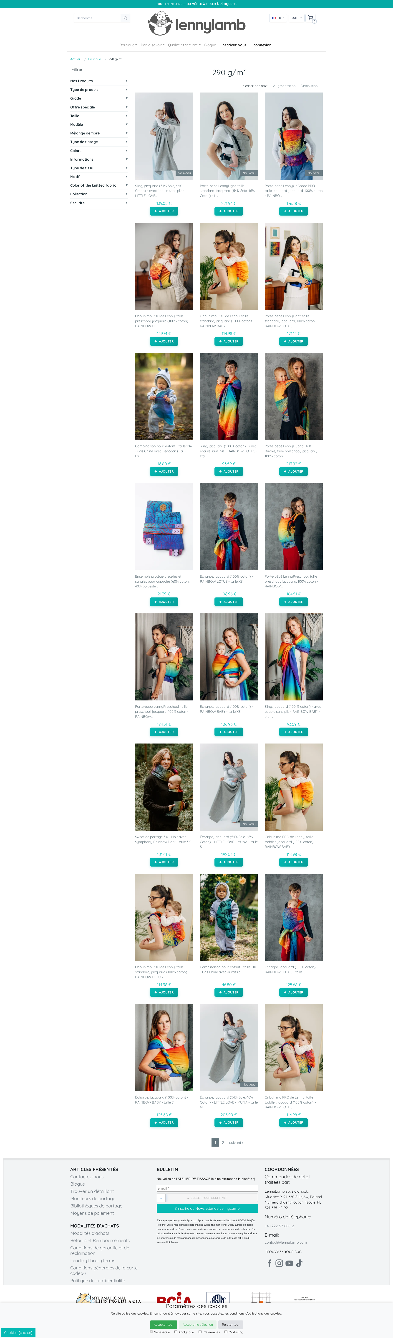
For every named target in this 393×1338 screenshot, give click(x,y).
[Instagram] (279, 1263)
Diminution (309, 86)
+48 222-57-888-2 (279, 1226)
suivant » (236, 1142)
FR (279, 18)
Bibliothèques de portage (96, 1206)
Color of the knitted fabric (93, 185)
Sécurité (77, 203)
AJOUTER (166, 211)
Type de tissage (84, 142)
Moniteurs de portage (92, 1198)
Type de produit (84, 89)
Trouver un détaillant (92, 1191)
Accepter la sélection (198, 1325)
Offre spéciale (82, 107)
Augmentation (284, 86)
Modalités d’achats (89, 1233)
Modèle (76, 124)
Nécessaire (162, 1332)
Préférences (211, 1332)
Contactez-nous (86, 1176)
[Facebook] (269, 1263)
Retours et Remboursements (100, 1240)
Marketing (236, 1332)
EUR (294, 18)
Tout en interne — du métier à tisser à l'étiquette (196, 4)
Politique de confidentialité (97, 1280)
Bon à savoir (151, 45)
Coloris (76, 151)
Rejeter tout (230, 1325)
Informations (81, 159)
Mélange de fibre (85, 133)
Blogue (210, 45)
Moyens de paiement (92, 1213)
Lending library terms (92, 1260)
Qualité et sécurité (183, 45)
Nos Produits (81, 81)
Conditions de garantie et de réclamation (99, 1250)
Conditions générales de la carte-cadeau (104, 1270)
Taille (74, 116)
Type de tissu (81, 168)
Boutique (127, 45)
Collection (79, 194)
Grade (75, 98)
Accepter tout (164, 1325)
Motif (75, 177)
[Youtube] (289, 1263)
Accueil (75, 59)
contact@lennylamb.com (286, 1242)
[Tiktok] (299, 1263)
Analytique (186, 1332)
